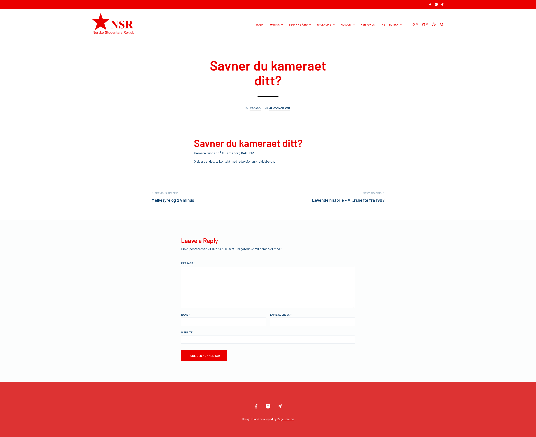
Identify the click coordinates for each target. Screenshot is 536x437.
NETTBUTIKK (390, 24)
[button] (414, 24)
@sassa (255, 107)
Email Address (280, 314)
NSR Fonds (368, 24)
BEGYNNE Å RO (298, 24)
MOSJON (346, 24)
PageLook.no (285, 419)
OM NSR (275, 24)
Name (185, 314)
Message (188, 263)
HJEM (259, 24)
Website (187, 332)
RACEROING (324, 24)
